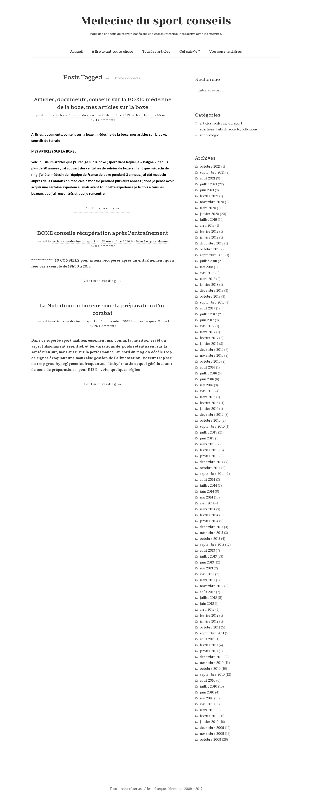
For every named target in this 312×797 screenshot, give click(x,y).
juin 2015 (207, 438)
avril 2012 (207, 609)
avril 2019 (207, 225)
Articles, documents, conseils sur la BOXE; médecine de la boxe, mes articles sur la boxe (102, 103)
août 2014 (207, 480)
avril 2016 (207, 391)
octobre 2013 (210, 539)
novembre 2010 (212, 663)
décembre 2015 (212, 415)
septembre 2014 (212, 474)
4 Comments (105, 120)
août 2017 (207, 308)
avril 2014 (207, 503)
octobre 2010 (210, 669)
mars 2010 (208, 710)
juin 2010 (207, 692)
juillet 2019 (208, 220)
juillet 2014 (208, 485)
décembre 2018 (211, 243)
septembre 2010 (212, 674)
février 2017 (209, 338)
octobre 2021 (210, 166)
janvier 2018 (209, 285)
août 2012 (207, 592)
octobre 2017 (210, 296)
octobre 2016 (210, 361)
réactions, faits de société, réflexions (228, 129)
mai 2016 (206, 385)
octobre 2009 (210, 739)
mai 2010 (206, 698)
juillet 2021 (208, 184)
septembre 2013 (212, 545)
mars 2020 (208, 208)
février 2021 (209, 196)
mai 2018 (206, 267)
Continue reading (102, 208)
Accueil (76, 51)
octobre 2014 (210, 468)
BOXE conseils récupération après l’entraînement (102, 233)
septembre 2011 (212, 633)
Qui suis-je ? (189, 51)
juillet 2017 (208, 314)
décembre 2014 (211, 462)
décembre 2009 (212, 728)
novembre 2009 (212, 734)
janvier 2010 (209, 722)
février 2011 (209, 645)
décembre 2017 (211, 290)
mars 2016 (207, 397)
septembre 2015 (212, 426)
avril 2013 (207, 574)
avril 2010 (207, 704)
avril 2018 (207, 273)
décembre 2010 (212, 657)
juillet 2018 (208, 261)
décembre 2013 (211, 527)
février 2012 (209, 615)
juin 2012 (207, 604)
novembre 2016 (211, 355)
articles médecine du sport (74, 115)
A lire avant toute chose (112, 51)
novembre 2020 (212, 202)
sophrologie (209, 135)
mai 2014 (206, 497)
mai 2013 (206, 568)
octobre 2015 (210, 420)
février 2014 (209, 515)
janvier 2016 (209, 409)
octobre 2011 (210, 627)
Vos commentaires (225, 51)
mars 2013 (207, 580)
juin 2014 (207, 491)
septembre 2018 (212, 255)
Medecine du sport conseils (156, 20)
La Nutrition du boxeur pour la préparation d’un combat (102, 309)
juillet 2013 (208, 556)
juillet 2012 (208, 598)
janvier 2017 (209, 344)
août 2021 (207, 178)
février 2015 (209, 450)
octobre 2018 (210, 249)
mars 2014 (207, 509)
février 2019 (209, 231)
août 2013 (207, 550)
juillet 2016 (208, 373)
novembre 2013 (211, 533)
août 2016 (207, 367)
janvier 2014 (209, 521)
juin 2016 (207, 379)
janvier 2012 (209, 621)
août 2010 (207, 680)
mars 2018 (207, 279)
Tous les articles (156, 51)
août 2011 (207, 639)
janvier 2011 (209, 651)
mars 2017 (207, 332)
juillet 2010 (208, 686)
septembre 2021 (212, 172)
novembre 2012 (211, 586)
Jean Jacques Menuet (152, 115)
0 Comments (105, 246)
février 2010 (209, 716)
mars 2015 (208, 444)
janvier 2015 (209, 456)
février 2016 (209, 403)
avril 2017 (207, 326)
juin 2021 (207, 190)
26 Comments (105, 326)
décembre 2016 (211, 350)
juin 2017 (207, 320)
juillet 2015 (208, 432)
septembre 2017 (212, 302)
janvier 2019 (209, 237)
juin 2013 (207, 562)
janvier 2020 (209, 214)
